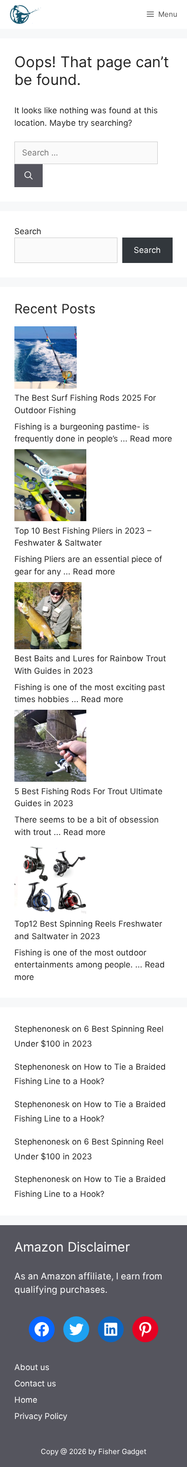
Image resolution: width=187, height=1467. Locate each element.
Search (27, 231)
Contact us (35, 1383)
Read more (151, 438)
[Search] (28, 175)
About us (31, 1367)
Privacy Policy (40, 1416)
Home (25, 1400)
